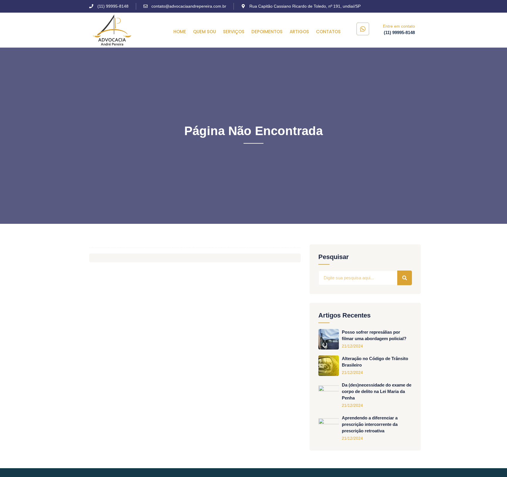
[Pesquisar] (404, 278)
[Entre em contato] (362, 29)
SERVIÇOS (233, 31)
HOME (179, 31)
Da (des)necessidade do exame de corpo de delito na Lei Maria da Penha (376, 391)
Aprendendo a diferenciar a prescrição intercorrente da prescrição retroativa (370, 424)
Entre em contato (399, 26)
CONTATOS (328, 31)
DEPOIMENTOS (267, 31)
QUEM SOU (204, 31)
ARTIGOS (299, 31)
